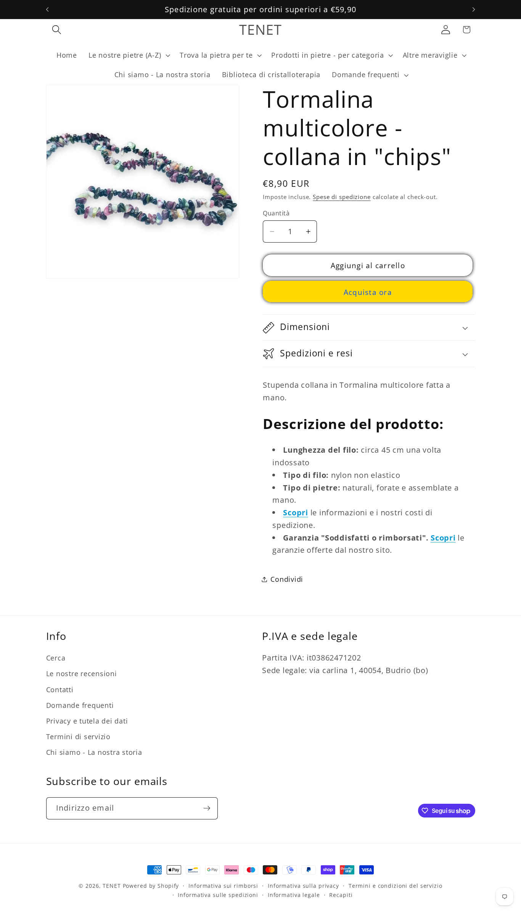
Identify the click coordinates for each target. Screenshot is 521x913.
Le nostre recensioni (81, 673)
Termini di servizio (78, 736)
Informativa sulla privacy (303, 885)
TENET (112, 885)
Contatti (60, 689)
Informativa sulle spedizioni (218, 894)
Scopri (295, 512)
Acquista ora (368, 292)
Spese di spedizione (342, 197)
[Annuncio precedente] (47, 9)
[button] (56, 29)
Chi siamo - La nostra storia (94, 752)
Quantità (276, 213)
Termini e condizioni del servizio (395, 885)
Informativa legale (294, 894)
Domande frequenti (80, 705)
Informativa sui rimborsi (223, 885)
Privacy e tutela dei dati (87, 720)
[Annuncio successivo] (473, 9)
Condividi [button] (286, 579)
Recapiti (340, 894)
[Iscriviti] (206, 808)
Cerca (56, 657)
